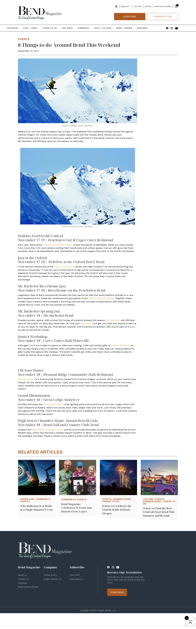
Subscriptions (76, 579)
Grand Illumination (53, 404)
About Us (22, 575)
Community (83, 28)
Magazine (125, 6)
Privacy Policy (50, 575)
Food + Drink (30, 28)
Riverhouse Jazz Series (101, 298)
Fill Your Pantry (26, 379)
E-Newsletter (162, 16)
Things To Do (49, 28)
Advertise (138, 6)
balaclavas (86, 323)
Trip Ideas (67, 28)
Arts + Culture (102, 28)
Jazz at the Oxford (64, 266)
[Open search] (116, 6)
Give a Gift (75, 575)
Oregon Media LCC (53, 579)
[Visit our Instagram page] (172, 28)
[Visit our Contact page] (176, 28)
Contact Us (23, 579)
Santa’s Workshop (120, 345)
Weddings (142, 28)
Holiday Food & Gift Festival (58, 244)
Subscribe (129, 16)
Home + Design (124, 28)
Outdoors (12, 28)
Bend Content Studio (162, 6)
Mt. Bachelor (113, 320)
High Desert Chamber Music (47, 429)
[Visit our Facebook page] (167, 28)
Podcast (148, 6)
